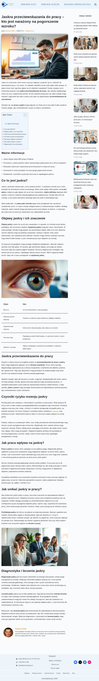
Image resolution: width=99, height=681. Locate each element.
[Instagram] (89, 662)
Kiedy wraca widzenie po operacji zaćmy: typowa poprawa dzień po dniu (85, 57)
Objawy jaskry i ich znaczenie (13, 131)
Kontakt (58, 673)
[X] (80, 662)
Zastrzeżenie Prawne (49, 673)
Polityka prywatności (37, 673)
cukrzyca (55, 411)
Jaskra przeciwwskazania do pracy (15, 134)
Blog (73, 673)
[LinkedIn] (85, 662)
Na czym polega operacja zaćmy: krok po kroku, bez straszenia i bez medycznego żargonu (85, 151)
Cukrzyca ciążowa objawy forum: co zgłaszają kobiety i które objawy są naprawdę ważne (85, 25)
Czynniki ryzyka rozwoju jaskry (14, 136)
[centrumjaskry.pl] (7, 4)
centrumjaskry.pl (47, 678)
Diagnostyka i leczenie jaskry (13, 144)
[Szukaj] (95, 4)
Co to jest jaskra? (9, 129)
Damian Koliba (10, 31)
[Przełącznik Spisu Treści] (24, 115)
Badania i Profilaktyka (77, 4)
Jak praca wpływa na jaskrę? (13, 139)
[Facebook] (75, 662)
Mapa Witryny (66, 673)
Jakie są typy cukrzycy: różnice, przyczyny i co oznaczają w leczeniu (84, 119)
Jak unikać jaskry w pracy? (12, 141)
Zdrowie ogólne (50, 4)
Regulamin (26, 673)
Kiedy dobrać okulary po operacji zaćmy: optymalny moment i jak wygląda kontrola (85, 88)
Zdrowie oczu (28, 4)
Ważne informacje (13, 123)
